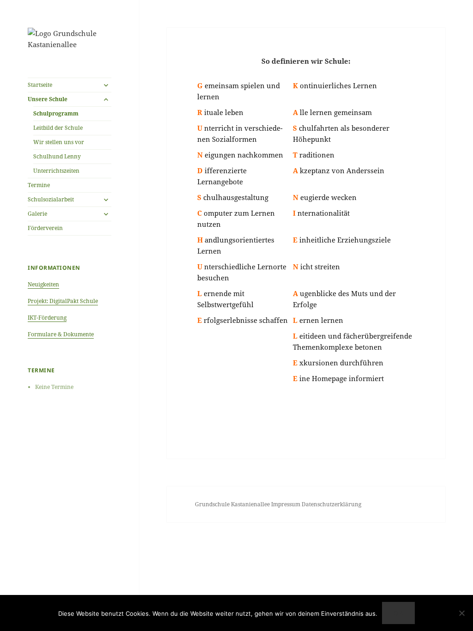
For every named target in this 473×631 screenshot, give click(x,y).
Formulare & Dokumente (61, 334)
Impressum (286, 504)
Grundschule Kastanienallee (233, 504)
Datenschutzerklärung (331, 504)
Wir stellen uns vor (58, 142)
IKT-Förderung (47, 318)
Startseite (40, 85)
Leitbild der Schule (58, 128)
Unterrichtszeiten (56, 171)
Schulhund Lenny (57, 156)
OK (398, 613)
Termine (39, 185)
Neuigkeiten (43, 284)
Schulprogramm (56, 113)
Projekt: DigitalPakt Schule (63, 301)
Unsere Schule (47, 99)
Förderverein (45, 228)
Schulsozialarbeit (51, 199)
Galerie (37, 214)
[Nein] (461, 613)
